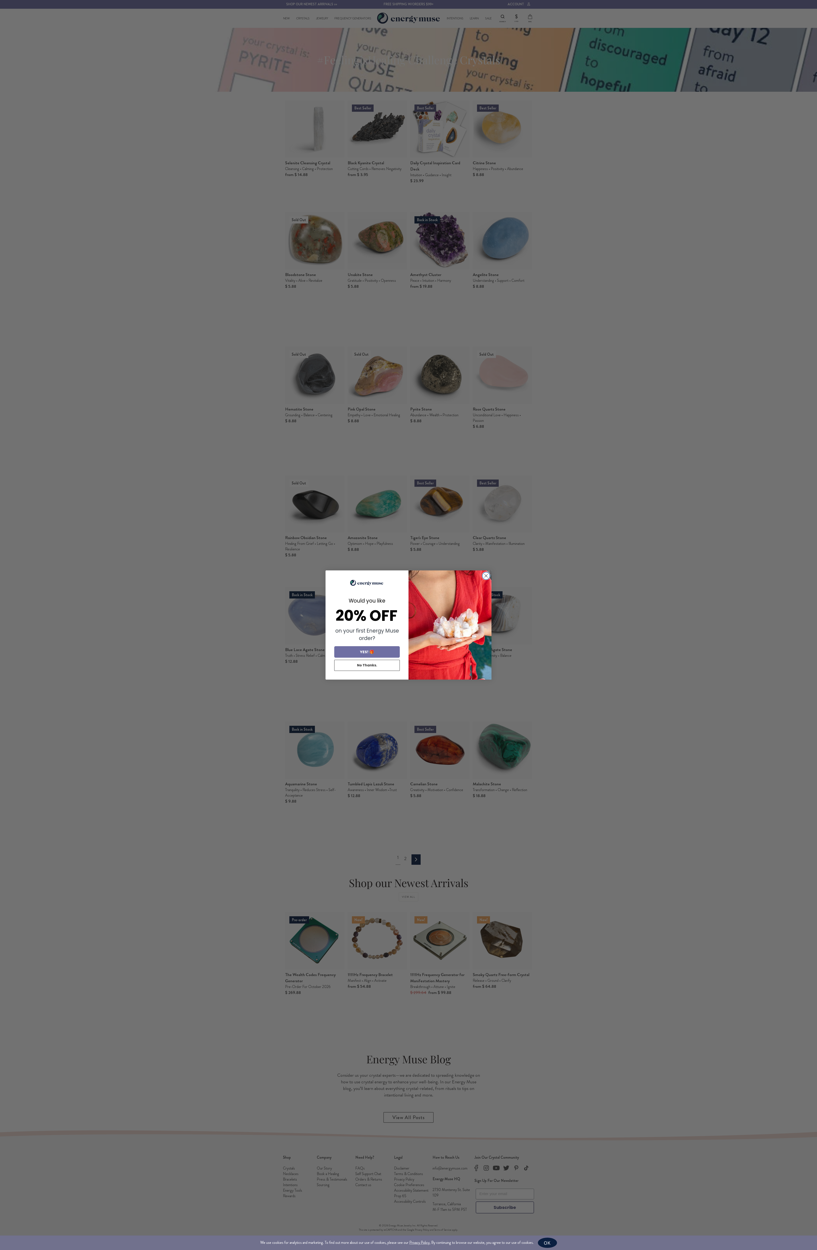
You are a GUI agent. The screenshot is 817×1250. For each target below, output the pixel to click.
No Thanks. (367, 665)
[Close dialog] (486, 576)
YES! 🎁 (367, 651)
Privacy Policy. (419, 1242)
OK (547, 1242)
